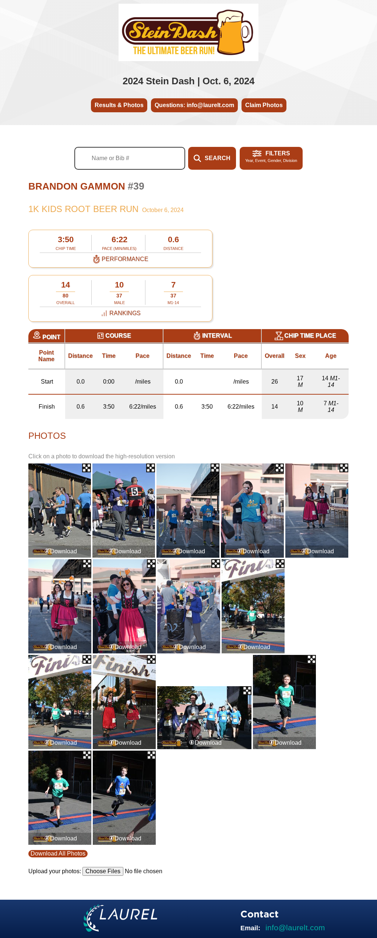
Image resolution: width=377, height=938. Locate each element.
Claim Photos (264, 105)
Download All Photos (58, 853)
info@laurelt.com (295, 927)
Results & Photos (119, 105)
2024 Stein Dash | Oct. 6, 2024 (188, 81)
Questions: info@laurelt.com (194, 105)
